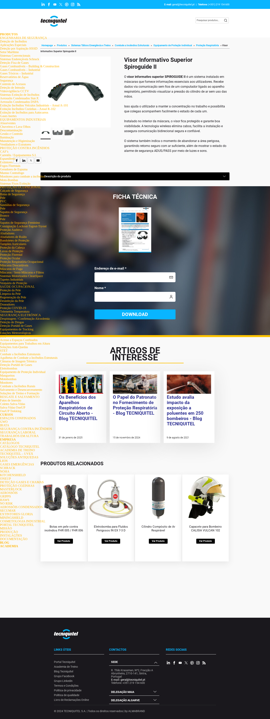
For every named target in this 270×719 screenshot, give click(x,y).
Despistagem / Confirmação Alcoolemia (25, 318)
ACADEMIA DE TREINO (17, 450)
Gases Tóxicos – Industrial (16, 73)
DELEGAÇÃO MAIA (122, 692)
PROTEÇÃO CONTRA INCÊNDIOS (24, 148)
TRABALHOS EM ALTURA (19, 436)
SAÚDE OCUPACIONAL (17, 286)
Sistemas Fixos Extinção (15, 183)
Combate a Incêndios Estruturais (20, 354)
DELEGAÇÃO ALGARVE (125, 700)
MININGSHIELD (11, 517)
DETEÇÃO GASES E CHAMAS (22, 482)
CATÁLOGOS (9, 443)
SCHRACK (7, 468)
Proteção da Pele (10, 290)
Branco (4, 215)
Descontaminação (11, 130)
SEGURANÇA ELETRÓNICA (20, 315)
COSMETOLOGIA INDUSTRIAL (22, 521)
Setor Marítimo (9, 52)
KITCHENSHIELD (13, 475)
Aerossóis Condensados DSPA (19, 101)
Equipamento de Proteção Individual (22, 372)
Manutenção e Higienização (17, 141)
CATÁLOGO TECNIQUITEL (20, 446)
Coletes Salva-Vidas (12, 404)
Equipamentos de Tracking (16, 329)
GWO (4, 421)
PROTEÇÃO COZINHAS (17, 485)
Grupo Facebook (64, 676)
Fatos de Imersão (10, 400)
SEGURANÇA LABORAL (18, 432)
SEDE (114, 662)
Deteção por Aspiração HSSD (19, 48)
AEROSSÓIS (9, 492)
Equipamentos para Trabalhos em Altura (25, 343)
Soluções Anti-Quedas (14, 347)
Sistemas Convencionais (15, 55)
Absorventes (8, 123)
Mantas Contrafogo (12, 173)
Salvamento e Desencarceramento (21, 389)
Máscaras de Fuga (11, 269)
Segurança (6, 80)
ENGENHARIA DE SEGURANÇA (23, 37)
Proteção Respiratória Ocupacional (21, 261)
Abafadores (7, 233)
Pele (2, 197)
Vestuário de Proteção (13, 283)
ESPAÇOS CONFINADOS (18, 418)
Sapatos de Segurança (13, 212)
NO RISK (6, 503)
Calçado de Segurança (14, 190)
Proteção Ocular (10, 258)
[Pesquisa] (226, 20)
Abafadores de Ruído (13, 237)
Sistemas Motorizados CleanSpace (21, 276)
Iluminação (7, 137)
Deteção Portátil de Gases (16, 325)
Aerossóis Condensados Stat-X (19, 98)
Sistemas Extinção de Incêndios (19, 94)
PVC (3, 201)
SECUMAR (8, 510)
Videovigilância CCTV (14, 91)
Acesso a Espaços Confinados (19, 340)
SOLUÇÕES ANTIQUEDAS (19, 457)
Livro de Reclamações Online (71, 699)
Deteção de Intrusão (12, 87)
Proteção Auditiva (11, 229)
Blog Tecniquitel (63, 671)
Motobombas (8, 379)
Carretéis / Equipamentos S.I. (18, 155)
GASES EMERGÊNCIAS (17, 464)
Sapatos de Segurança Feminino (20, 222)
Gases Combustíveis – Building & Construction (29, 66)
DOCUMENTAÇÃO (13, 539)
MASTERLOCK (11, 489)
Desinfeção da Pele (12, 301)
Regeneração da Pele (13, 297)
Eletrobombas (8, 368)
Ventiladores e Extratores (15, 144)
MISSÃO (6, 528)
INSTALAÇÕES (11, 535)
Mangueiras (7, 375)
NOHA (4, 471)
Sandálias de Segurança (14, 205)
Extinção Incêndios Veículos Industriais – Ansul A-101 (34, 105)
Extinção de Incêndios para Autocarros (24, 112)
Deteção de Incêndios (13, 41)
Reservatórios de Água (14, 77)
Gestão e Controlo (11, 133)
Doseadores (7, 304)
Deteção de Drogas (12, 322)
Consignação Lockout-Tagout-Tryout (23, 226)
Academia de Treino (66, 666)
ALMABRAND (136, 711)
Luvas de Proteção (11, 251)
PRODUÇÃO (9, 532)
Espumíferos (8, 158)
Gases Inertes (8, 116)
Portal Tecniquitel (64, 662)
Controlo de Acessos (13, 84)
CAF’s (4, 151)
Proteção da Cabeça (12, 247)
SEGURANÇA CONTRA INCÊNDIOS (26, 428)
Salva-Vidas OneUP (12, 407)
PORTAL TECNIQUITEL (17, 524)
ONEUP (5, 478)
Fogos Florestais (10, 165)
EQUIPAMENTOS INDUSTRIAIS (23, 119)
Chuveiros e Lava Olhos (15, 126)
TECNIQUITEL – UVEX (16, 453)
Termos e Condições (66, 685)
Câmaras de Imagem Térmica (18, 361)
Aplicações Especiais (13, 45)
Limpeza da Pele (10, 293)
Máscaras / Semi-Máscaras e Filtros (22, 272)
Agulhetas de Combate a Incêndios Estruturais (29, 357)
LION (4, 460)
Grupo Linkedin (63, 680)
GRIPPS (5, 496)
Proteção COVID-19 (13, 308)
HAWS (4, 500)
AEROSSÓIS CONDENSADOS (21, 507)
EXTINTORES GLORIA (16, 514)
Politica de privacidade (67, 690)
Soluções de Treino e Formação (19, 393)
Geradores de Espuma (13, 169)
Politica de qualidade (66, 695)
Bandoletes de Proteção (14, 240)
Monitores (6, 382)
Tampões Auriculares (13, 244)
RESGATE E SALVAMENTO (20, 397)
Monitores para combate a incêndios (22, 176)
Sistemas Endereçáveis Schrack (19, 59)
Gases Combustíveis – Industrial (20, 69)
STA (3, 336)
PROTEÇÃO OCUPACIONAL (20, 187)
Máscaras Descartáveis (14, 265)
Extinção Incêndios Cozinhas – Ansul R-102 (28, 109)
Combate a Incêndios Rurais (17, 386)
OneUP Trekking (10, 411)
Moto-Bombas (9, 180)
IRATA (4, 425)
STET (4, 350)
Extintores (6, 162)
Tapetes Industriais (11, 279)
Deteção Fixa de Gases (14, 62)
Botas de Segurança (12, 194)
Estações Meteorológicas (15, 333)
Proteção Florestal (11, 254)
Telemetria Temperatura (14, 311)
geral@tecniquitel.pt (183, 4)
